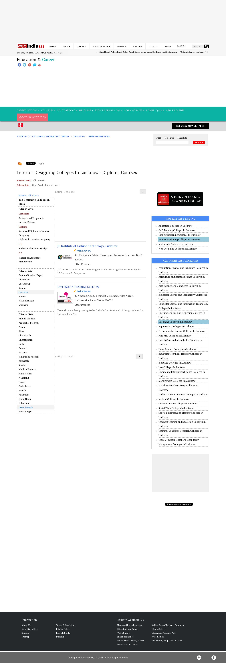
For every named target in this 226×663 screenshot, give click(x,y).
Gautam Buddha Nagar (30, 275)
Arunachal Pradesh (29, 322)
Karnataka (24, 360)
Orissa (22, 382)
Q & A (159, 110)
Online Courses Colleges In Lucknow (178, 403)
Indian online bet (125, 636)
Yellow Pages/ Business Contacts (168, 625)
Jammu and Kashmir (29, 356)
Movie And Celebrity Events (130, 640)
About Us (26, 625)
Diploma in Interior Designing (34, 239)
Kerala (22, 365)
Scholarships (133, 110)
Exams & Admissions (108, 110)
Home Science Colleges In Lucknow (177, 349)
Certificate (24, 213)
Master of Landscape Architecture (30, 259)
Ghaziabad (24, 279)
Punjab (22, 390)
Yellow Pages (101, 46)
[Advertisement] (113, 21)
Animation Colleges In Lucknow (175, 225)
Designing (79, 136)
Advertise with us (52, 52)
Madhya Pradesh (27, 369)
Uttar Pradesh (26, 407)
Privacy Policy (63, 629)
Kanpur (22, 287)
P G (20, 253)
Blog (168, 46)
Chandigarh (25, 335)
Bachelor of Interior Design (33, 248)
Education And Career (127, 629)
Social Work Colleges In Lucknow (176, 408)
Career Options (27, 110)
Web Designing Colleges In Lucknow (178, 248)
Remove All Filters (28, 195)
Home (52, 46)
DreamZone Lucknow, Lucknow (78, 287)
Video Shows (123, 632)
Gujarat (22, 348)
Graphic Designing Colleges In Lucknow (179, 234)
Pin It (41, 163)
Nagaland (24, 377)
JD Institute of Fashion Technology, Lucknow (87, 246)
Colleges (47, 110)
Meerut (22, 296)
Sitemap (26, 636)
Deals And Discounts (127, 644)
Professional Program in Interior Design (31, 220)
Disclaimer (61, 636)
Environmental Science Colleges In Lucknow (182, 330)
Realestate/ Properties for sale (167, 640)
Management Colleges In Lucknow (177, 380)
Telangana (24, 403)
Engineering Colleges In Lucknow (176, 326)
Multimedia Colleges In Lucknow (176, 244)
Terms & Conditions (65, 625)
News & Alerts (175, 110)
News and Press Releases (129, 625)
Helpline (85, 110)
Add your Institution (32, 117)
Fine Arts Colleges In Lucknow (175, 335)
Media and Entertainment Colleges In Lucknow (183, 394)
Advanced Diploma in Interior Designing (34, 233)
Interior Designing (98, 136)
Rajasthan (24, 394)
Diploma (23, 226)
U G (20, 243)
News (66, 46)
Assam (22, 327)
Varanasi (23, 304)
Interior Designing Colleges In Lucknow (179, 239)
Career (81, 46)
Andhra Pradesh (27, 318)
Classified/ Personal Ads (164, 632)
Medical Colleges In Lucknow (174, 399)
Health (137, 46)
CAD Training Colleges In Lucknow (177, 230)
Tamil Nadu (25, 398)
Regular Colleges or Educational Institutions (43, 136)
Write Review (83, 250)
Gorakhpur (24, 283)
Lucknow (23, 292)
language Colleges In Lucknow (175, 362)
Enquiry (25, 632)
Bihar (21, 331)
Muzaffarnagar (26, 300)
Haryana (23, 352)
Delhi (21, 343)
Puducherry (25, 386)
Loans (150, 110)
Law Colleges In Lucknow (172, 367)
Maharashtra (25, 373)
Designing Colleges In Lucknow (175, 321)
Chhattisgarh (25, 339)
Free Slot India (63, 632)
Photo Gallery (159, 629)
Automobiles (158, 636)
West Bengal (25, 411)
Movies (121, 46)
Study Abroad (66, 110)
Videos (153, 46)
